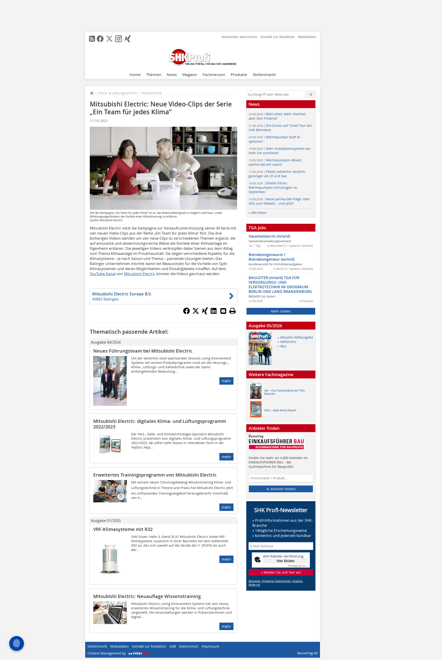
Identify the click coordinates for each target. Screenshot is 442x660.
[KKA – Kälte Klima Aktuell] (257, 410)
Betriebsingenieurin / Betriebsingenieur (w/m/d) (272, 257)
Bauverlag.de (307, 653)
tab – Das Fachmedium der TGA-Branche (285, 392)
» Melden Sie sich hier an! (281, 572)
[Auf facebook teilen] (186, 313)
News (172, 74)
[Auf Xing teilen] (204, 313)
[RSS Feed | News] (92, 38)
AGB (172, 646)
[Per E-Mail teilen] (223, 311)
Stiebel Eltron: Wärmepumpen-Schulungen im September (273, 187)
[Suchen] (310, 94)
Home (135, 74)
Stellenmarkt (264, 74)
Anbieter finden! (283, 489)
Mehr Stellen (281, 311)
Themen (153, 74)
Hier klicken (286, 561)
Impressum (210, 646)
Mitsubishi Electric (139, 273)
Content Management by (107, 653)
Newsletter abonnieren (239, 37)
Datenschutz (188, 646)
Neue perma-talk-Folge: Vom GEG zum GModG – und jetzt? (279, 201)
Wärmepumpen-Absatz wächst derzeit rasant (275, 162)
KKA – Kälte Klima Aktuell (280, 410)
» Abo (282, 346)
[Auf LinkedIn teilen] (214, 313)
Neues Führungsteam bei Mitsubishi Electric (142, 351)
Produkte (239, 74)
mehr (226, 380)
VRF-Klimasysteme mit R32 (123, 529)
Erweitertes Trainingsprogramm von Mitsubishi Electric (155, 475)
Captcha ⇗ (298, 565)
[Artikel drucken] (232, 311)
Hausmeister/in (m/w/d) (269, 236)
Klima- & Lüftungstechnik (117, 93)
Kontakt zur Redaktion (278, 37)
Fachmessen (214, 74)
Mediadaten (307, 37)
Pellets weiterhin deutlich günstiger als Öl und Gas (277, 173)
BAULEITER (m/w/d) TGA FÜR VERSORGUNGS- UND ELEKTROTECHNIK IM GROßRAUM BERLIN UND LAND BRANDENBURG (280, 284)
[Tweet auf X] (195, 313)
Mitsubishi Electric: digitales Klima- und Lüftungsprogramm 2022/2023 (159, 424)
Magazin (189, 74)
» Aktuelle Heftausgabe (295, 337)
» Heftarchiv (287, 341)
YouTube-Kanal (103, 273)
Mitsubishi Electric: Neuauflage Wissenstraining (147, 596)
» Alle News (257, 212)
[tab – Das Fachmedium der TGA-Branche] (257, 392)
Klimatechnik (151, 93)
